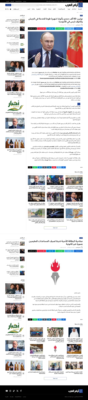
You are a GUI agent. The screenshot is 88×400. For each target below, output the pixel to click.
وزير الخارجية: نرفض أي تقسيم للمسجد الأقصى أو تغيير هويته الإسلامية (13, 36)
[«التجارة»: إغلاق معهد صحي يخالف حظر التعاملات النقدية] (55, 365)
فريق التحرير (78, 25)
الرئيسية (80, 9)
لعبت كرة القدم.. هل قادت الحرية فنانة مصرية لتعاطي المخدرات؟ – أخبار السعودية (14, 75)
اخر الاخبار (74, 9)
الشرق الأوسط (61, 9)
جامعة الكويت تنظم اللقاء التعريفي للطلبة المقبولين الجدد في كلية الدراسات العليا (37, 357)
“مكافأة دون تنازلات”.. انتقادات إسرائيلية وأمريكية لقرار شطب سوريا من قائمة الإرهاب (56, 188)
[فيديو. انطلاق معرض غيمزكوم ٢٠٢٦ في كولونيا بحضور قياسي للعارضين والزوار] (55, 197)
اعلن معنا (12, 1)
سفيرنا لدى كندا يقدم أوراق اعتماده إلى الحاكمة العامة (36, 372)
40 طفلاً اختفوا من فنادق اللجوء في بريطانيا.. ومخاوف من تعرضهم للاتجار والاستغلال (61, 1)
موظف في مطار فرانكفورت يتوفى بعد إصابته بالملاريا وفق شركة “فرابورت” (37, 204)
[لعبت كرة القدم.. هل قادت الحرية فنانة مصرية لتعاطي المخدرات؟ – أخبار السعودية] (15, 66)
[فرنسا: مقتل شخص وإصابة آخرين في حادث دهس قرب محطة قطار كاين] (55, 213)
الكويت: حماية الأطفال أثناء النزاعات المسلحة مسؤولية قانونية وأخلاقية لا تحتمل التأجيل (74, 357)
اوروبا (69, 9)
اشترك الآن (8, 5)
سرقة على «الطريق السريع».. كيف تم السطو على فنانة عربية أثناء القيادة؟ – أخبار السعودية (12, 29)
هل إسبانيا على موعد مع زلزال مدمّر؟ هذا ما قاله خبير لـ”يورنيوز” (75, 220)
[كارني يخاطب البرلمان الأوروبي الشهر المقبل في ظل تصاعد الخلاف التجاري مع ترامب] (36, 180)
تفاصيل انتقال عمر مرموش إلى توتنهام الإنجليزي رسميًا (13, 43)
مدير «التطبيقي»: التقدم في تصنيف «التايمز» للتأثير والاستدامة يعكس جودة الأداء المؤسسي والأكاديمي (75, 340)
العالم (54, 9)
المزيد (28, 9)
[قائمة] (6, 9)
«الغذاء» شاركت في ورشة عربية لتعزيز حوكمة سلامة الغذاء (74, 372)
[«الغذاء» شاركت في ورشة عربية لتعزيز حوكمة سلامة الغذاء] (74, 365)
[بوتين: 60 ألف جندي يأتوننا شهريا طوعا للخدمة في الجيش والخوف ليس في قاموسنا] (55, 49)
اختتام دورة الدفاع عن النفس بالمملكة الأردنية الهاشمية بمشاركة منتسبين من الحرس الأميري (55, 340)
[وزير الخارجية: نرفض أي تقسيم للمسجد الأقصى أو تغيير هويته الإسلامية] (22, 36)
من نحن (24, 1)
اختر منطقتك (16, 9)
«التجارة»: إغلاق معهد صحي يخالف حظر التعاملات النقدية (56, 372)
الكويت (81, 238)
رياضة (33, 9)
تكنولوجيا (38, 9)
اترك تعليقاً (55, 228)
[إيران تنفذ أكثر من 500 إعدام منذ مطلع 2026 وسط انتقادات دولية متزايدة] (15, 85)
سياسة (49, 9)
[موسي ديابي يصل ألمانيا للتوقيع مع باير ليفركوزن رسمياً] (15, 105)
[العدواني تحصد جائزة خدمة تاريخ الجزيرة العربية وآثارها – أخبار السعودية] (15, 142)
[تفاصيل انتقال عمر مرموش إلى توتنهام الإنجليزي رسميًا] (22, 44)
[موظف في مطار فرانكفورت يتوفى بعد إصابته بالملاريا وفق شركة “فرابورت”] (36, 197)
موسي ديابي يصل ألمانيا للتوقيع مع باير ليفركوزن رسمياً (13, 113)
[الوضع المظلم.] (8, 9)
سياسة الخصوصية (18, 1)
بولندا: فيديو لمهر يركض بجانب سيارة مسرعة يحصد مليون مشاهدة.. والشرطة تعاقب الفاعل (37, 221)
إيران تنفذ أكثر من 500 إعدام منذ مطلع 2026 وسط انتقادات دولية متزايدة (14, 94)
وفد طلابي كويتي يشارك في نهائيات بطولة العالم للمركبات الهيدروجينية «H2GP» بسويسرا (37, 340)
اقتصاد (44, 9)
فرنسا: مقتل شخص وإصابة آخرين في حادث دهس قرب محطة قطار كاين (55, 220)
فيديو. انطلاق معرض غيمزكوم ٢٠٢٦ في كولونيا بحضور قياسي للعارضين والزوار (56, 205)
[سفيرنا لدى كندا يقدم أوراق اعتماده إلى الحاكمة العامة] (36, 365)
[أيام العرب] (74, 5)
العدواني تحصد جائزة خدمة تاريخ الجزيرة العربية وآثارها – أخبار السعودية (14, 151)
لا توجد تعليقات (62, 25)
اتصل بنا (7, 1)
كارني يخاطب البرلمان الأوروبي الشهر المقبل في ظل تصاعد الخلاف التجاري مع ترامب (37, 188)
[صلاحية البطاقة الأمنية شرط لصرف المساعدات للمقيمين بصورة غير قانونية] (55, 272)
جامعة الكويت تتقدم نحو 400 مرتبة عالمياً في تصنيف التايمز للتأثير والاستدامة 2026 (56, 357)
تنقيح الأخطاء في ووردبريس (37, 74)
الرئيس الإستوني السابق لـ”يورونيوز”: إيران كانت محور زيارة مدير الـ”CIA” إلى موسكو (74, 205)
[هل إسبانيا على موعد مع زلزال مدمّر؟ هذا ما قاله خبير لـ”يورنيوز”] (74, 213)
